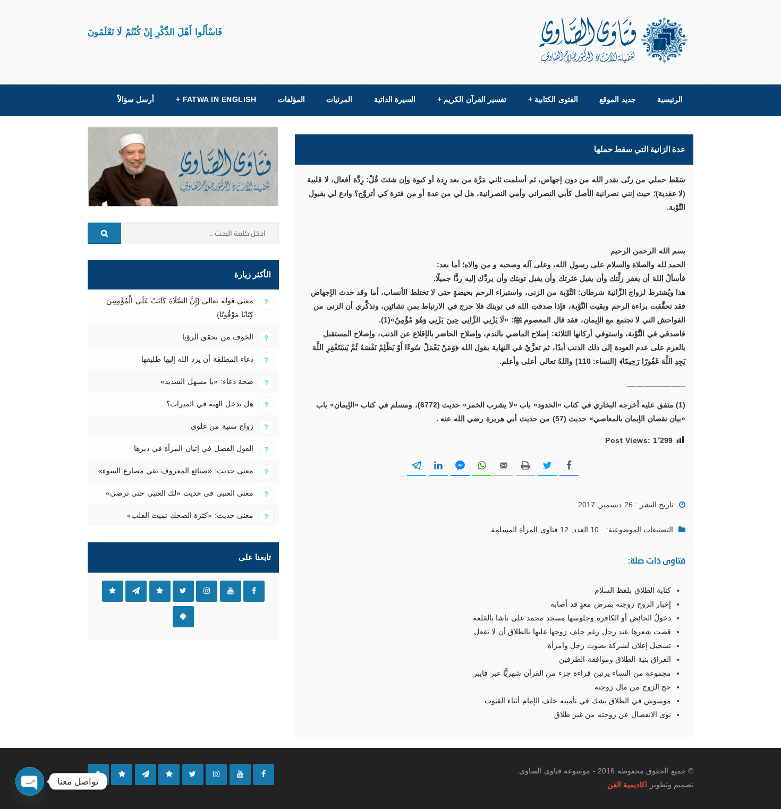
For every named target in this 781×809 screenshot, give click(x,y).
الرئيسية (670, 99)
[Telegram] (145, 774)
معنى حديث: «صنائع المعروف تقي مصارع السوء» (175, 470)
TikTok (160, 591)
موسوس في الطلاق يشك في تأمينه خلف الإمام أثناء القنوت (578, 700)
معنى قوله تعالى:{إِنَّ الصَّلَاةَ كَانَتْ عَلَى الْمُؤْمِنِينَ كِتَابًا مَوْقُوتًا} (179, 307)
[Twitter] (192, 774)
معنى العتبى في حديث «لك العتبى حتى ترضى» (179, 493)
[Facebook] (263, 774)
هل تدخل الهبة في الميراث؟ (209, 403)
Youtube (230, 591)
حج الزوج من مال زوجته (633, 687)
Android (183, 616)
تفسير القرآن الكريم (471, 99)
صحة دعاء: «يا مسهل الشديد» (206, 381)
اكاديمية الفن (627, 784)
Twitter (183, 591)
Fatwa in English (216, 99)
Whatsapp (112, 591)
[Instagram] (216, 774)
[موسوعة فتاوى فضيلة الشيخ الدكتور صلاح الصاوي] (614, 40)
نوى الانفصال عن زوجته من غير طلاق (612, 714)
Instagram (206, 591)
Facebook (254, 591)
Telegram (136, 591)
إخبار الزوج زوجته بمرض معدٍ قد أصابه (610, 604)
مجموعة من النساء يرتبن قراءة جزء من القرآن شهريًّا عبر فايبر (572, 673)
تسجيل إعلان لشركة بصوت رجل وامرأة (609, 645)
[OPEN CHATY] (29, 781)
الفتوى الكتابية (553, 99)
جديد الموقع (617, 99)
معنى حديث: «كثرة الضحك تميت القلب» (190, 515)
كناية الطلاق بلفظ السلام (633, 590)
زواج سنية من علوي (222, 426)
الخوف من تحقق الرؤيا (217, 337)
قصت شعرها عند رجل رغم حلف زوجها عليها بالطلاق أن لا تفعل (572, 631)
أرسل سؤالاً (135, 99)
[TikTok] (169, 774)
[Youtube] (240, 774)
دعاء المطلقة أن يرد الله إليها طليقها (197, 359)
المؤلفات (291, 99)
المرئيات (339, 99)
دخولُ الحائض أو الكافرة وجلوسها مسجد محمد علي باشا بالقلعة (572, 618)
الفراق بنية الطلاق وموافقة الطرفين (615, 659)
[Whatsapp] (121, 774)
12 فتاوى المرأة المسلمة (529, 529)
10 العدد (586, 529)
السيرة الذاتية (394, 99)
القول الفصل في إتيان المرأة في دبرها (193, 448)
